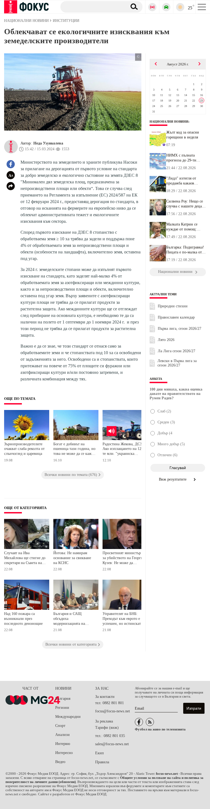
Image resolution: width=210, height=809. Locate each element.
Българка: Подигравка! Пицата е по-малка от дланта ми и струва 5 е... (185, 250)
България (62, 699)
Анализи (62, 735)
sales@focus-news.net (112, 744)
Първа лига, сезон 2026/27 (179, 329)
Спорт (60, 726)
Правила (102, 762)
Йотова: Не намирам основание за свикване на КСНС (72, 558)
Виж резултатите (173, 479)
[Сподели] (11, 186)
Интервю (62, 744)
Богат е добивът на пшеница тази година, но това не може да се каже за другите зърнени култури (74, 449)
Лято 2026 (166, 340)
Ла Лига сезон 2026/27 (176, 351)
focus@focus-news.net (112, 711)
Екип (99, 753)
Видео (60, 762)
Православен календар (176, 317)
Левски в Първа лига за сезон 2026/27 (177, 363)
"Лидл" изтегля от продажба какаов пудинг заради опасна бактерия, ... (184, 181)
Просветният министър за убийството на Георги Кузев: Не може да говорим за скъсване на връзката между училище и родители (123, 558)
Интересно (64, 753)
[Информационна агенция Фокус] (139, 722)
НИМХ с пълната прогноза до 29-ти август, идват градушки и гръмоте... (185, 158)
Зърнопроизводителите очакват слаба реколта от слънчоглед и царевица (24, 449)
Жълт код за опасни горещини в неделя (182, 134)
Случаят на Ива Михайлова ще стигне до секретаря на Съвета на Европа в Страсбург (24, 558)
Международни (68, 717)
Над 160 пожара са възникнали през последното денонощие (23, 618)
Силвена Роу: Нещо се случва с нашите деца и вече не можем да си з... (185, 204)
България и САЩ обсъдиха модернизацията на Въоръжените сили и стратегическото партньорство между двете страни (70, 619)
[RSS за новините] (150, 722)
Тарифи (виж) (107, 728)
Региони (62, 708)
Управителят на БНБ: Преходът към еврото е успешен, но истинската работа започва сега (122, 619)
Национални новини (169, 121)
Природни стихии (173, 306)
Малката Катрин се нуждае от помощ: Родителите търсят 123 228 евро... (184, 227)
